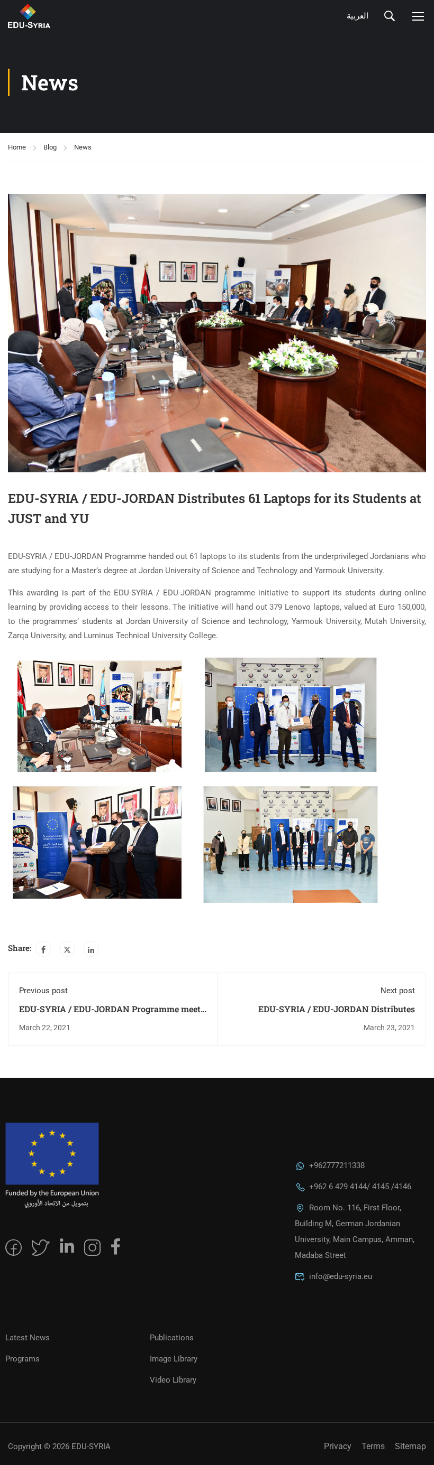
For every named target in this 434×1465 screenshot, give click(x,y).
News (83, 147)
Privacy (337, 1446)
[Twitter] (67, 949)
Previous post (43, 990)
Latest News (27, 1337)
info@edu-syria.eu (340, 1276)
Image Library (173, 1359)
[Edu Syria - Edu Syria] (66, 16)
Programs (22, 1359)
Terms (373, 1446)
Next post (398, 990)
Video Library (173, 1380)
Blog (50, 147)
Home (17, 147)
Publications (172, 1337)
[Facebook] (43, 949)
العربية (357, 16)
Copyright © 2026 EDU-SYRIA (59, 1446)
